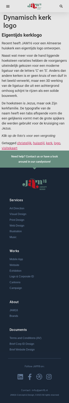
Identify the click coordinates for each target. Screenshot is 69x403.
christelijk (24, 143)
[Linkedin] (20, 377)
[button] (8, 6)
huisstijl (39, 143)
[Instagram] (49, 377)
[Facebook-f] (30, 377)
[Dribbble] (39, 377)
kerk (49, 143)
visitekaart (9, 148)
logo (57, 143)
